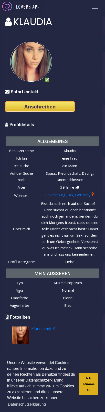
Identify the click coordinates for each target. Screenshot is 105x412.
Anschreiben (40, 106)
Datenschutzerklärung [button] (27, 404)
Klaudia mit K (43, 328)
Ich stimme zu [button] (89, 384)
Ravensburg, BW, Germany (68, 194)
